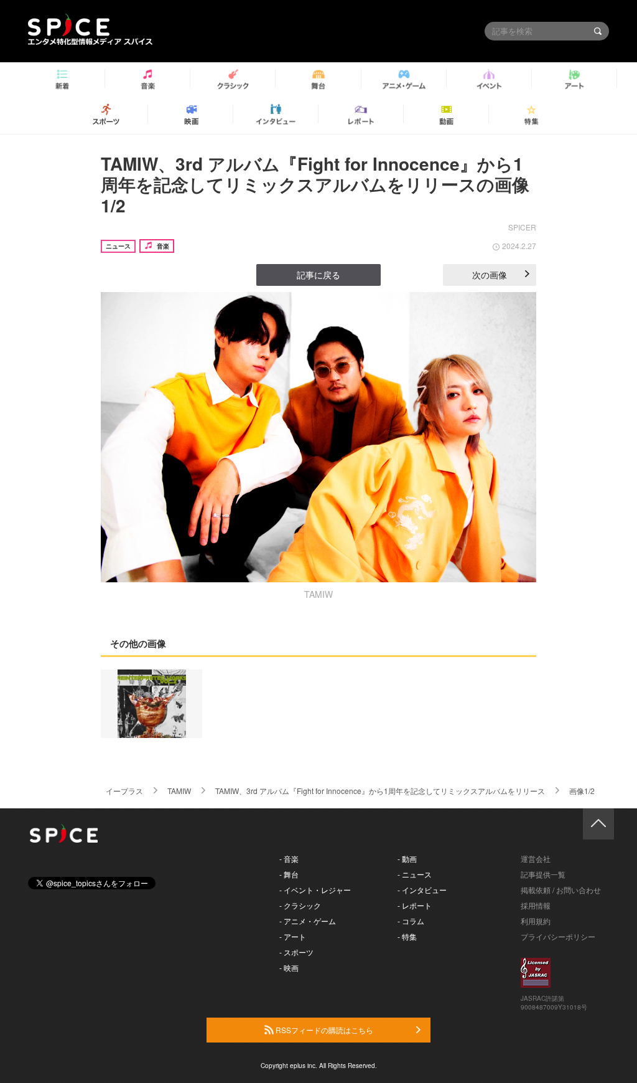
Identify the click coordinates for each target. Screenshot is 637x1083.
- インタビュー (422, 889)
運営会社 (536, 858)
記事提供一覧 (543, 874)
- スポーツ (296, 952)
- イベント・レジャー (315, 889)
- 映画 (289, 967)
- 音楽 (289, 858)
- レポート (415, 905)
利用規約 (536, 920)
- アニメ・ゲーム (307, 920)
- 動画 (407, 858)
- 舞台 (289, 874)
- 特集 (407, 936)
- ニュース (415, 874)
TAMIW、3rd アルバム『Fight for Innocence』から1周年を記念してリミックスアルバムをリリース (380, 790)
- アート (292, 936)
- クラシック (300, 905)
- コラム (411, 920)
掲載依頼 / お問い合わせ (561, 889)
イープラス (124, 790)
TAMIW (179, 790)
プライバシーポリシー (558, 936)
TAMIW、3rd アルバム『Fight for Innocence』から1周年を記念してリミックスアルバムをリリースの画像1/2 (315, 184)
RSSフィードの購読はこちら (323, 1029)
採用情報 (536, 905)
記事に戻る (318, 274)
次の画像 (489, 274)
